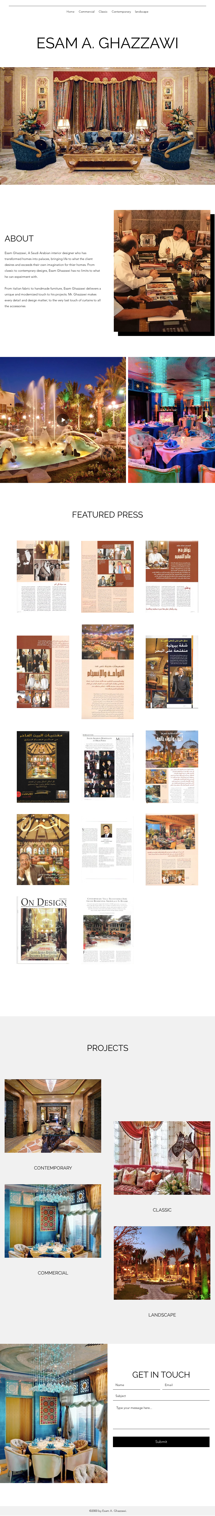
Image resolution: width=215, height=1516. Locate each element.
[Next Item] (207, 420)
